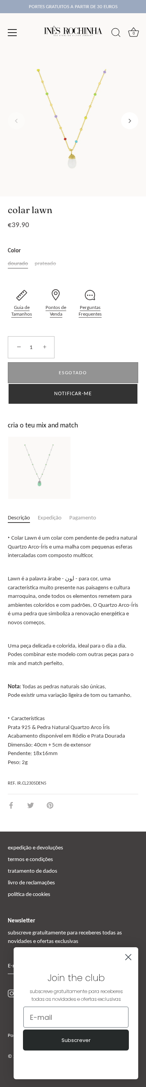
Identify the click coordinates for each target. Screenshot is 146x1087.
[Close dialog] (128, 957)
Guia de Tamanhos (21, 310)
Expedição (50, 517)
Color (14, 250)
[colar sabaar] (39, 467)
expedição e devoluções (35, 847)
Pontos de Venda (56, 310)
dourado (18, 263)
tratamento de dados (32, 870)
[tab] (23, 517)
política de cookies (29, 894)
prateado (45, 263)
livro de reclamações (31, 882)
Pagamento (82, 517)
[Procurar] (116, 33)
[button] (16, 120)
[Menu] (12, 32)
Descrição (19, 517)
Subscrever (76, 1040)
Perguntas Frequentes (90, 310)
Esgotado (73, 372)
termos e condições (30, 859)
